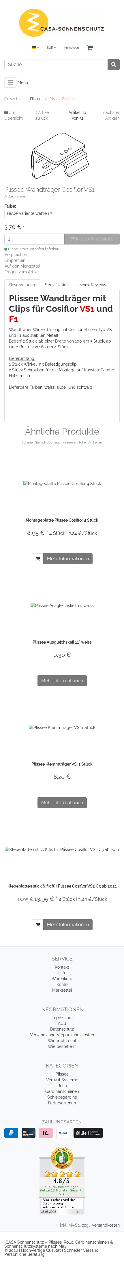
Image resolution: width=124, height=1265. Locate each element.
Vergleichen (16, 254)
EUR (50, 48)
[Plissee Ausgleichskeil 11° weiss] (62, 605)
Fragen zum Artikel (22, 272)
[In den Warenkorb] (38, 558)
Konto (62, 984)
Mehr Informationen (68, 558)
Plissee (62, 1074)
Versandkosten (106, 1225)
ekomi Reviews (92, 285)
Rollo (62, 1085)
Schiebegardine (62, 1097)
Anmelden (71, 48)
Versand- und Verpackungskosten (62, 1035)
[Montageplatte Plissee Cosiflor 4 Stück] (62, 483)
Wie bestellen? (62, 1046)
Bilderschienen (62, 1103)
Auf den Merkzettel (22, 266)
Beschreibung (22, 285)
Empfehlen (15, 260)
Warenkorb (62, 978)
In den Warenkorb (94, 239)
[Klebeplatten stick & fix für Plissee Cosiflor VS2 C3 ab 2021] (62, 849)
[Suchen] (114, 64)
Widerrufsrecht (62, 1040)
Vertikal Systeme (62, 1080)
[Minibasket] (89, 48)
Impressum (62, 1017)
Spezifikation (57, 285)
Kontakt (62, 967)
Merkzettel (62, 990)
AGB (62, 1023)
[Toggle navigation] (10, 82)
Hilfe (62, 973)
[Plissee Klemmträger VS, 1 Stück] (62, 727)
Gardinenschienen (62, 1091)
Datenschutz (62, 1029)
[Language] (35, 48)
